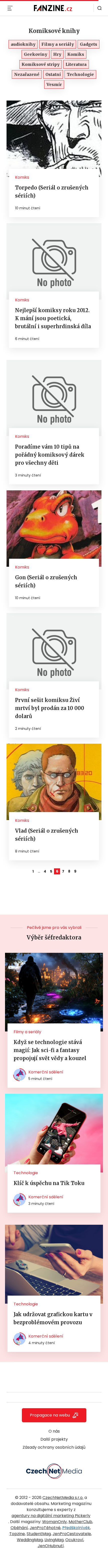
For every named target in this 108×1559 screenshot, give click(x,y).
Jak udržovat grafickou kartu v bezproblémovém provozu (53, 1318)
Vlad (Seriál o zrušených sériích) (46, 835)
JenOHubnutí (51, 1546)
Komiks (22, 177)
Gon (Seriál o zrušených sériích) (46, 581)
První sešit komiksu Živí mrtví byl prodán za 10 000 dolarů (49, 708)
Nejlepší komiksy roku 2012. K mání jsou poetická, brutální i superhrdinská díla (53, 318)
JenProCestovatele (71, 1534)
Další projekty (54, 1439)
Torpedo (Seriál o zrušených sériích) (51, 191)
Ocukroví (74, 1540)
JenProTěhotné (45, 1528)
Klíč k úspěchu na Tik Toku (49, 1183)
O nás (54, 1431)
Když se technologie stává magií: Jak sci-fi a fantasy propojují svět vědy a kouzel (50, 1050)
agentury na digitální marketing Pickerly (51, 1516)
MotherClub (80, 1522)
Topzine (17, 1534)
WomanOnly (54, 1522)
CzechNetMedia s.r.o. (62, 1497)
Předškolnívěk (76, 1528)
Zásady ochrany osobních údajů (54, 1447)
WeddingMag (30, 1540)
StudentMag (39, 1534)
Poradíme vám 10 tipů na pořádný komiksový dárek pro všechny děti (49, 455)
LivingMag (54, 1540)
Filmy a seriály (27, 1032)
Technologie (26, 1173)
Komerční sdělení (45, 1072)
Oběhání (19, 1528)
